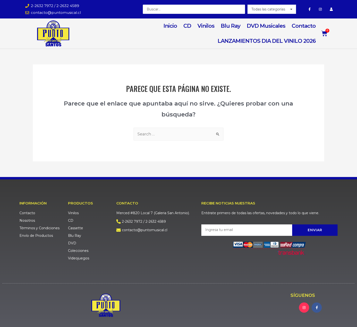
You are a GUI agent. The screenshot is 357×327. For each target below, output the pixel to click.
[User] (331, 9)
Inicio (170, 26)
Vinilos (205, 26)
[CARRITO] (324, 33)
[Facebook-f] (309, 9)
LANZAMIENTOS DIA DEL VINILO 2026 (267, 41)
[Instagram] (320, 9)
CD (187, 26)
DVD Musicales (266, 26)
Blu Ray (230, 26)
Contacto (304, 26)
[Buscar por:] (178, 134)
